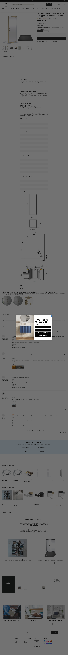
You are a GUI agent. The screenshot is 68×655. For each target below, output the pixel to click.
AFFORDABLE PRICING (43, 335)
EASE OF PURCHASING (43, 329)
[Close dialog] (51, 316)
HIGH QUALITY (43, 327)
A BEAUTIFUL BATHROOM (43, 332)
